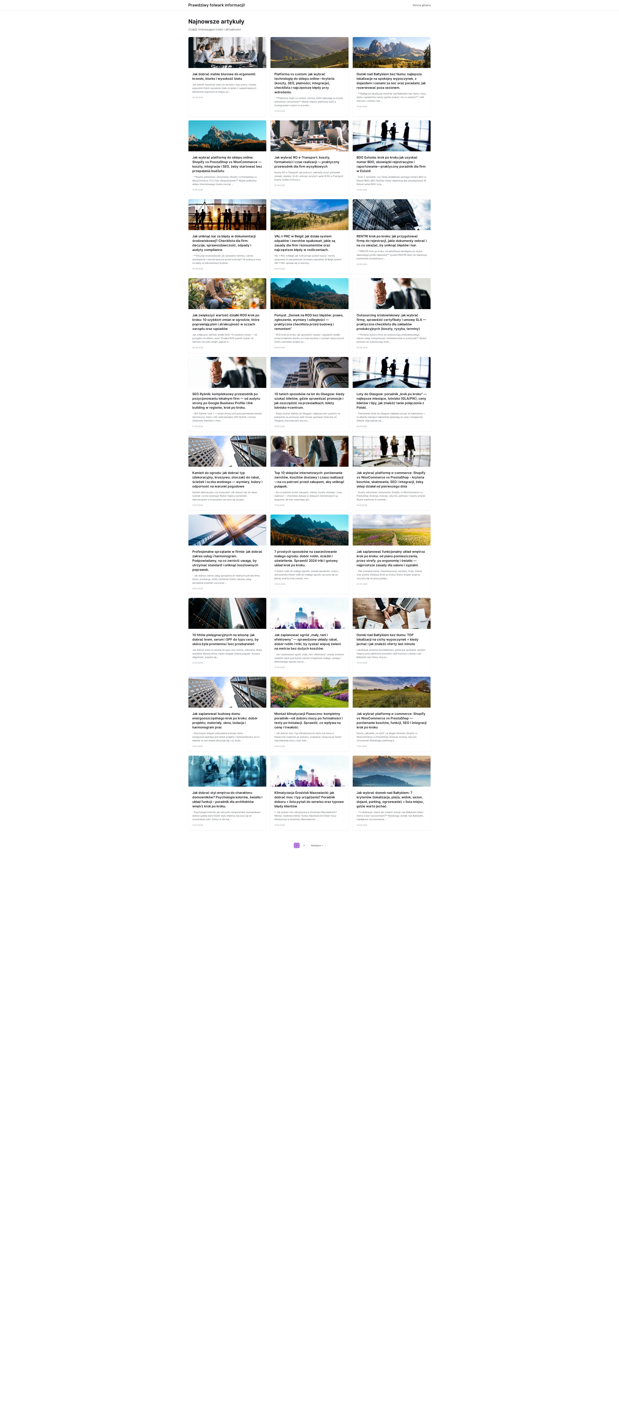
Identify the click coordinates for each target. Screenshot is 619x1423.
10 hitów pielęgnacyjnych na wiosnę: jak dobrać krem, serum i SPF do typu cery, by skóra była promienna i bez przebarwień (225, 639)
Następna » (317, 845)
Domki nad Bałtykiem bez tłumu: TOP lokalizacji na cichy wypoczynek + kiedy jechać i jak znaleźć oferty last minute (387, 639)
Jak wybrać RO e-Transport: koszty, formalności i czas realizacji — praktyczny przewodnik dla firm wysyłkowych (306, 162)
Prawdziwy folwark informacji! (216, 5)
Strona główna (422, 5)
